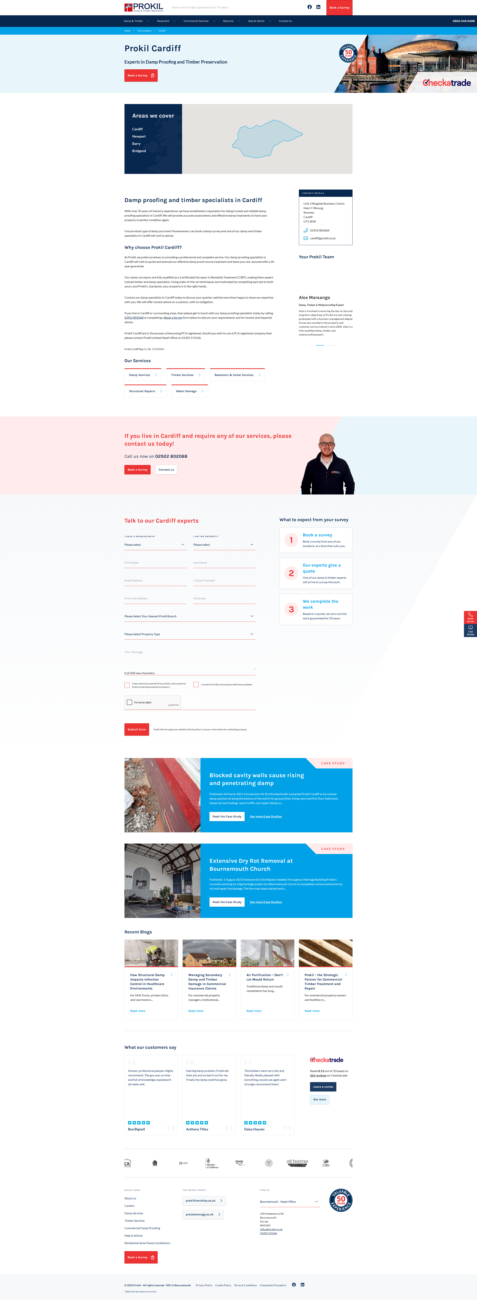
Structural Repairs (142, 391)
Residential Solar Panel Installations (147, 1243)
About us (130, 1198)
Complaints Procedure (273, 1285)
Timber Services (182, 375)
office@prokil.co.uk (271, 1229)
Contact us (166, 469)
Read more (137, 1011)
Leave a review (323, 1086)
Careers (129, 1205)
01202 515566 (268, 1233)
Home (127, 30)
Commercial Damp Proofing (142, 1228)
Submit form (137, 729)
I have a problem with (140, 536)
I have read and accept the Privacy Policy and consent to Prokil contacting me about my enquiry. (159, 685)
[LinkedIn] (302, 1285)
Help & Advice (256, 21)
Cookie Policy (223, 1285)
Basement (163, 21)
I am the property (206, 536)
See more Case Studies (266, 816)
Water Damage (186, 391)
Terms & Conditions (245, 1285)
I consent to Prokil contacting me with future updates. (226, 684)
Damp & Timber (133, 21)
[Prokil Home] (147, 7)
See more (319, 1099)
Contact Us (285, 21)
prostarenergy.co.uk (199, 1214)
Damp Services (139, 375)
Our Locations (144, 30)
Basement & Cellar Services (234, 375)
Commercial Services (196, 21)
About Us (228, 21)
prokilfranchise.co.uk (200, 1200)
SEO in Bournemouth (178, 1285)
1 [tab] (320, 345)
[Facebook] (294, 1285)
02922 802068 (133, 317)
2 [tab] (331, 345)
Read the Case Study (227, 816)
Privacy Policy (204, 1285)
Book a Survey (339, 7)
